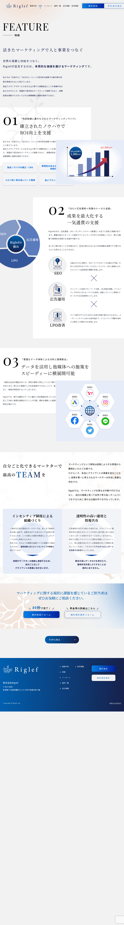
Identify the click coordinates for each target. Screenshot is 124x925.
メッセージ (48, 6)
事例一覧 (57, 6)
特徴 (40, 6)
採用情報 (75, 6)
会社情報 (66, 6)
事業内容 (33, 6)
